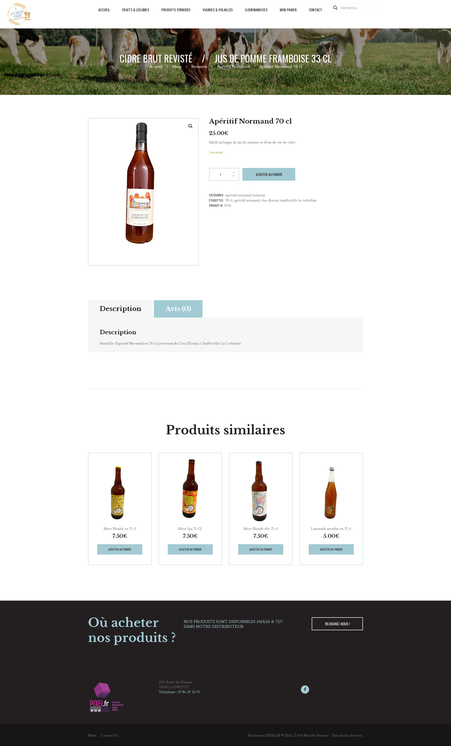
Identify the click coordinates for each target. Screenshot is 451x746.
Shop (177, 66)
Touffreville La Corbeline (298, 200)
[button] (190, 126)
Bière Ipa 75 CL (190, 529)
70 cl (229, 200)
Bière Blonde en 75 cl (120, 529)
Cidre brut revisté (156, 58)
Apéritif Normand (233, 66)
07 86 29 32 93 (189, 692)
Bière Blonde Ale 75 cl (261, 529)
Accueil (156, 66)
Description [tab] (120, 309)
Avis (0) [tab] (178, 309)
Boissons (199, 66)
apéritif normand (247, 200)
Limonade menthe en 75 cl (331, 529)
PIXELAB (273, 735)
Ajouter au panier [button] (120, 549)
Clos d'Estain (270, 200)
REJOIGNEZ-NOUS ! (337, 623)
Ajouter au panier (269, 174)
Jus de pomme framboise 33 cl (273, 58)
